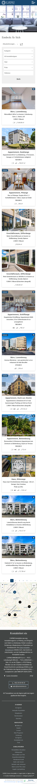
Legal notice (22, 773)
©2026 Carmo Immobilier (10, 773)
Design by (28, 775)
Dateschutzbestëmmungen (10, 781)
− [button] (2, 587)
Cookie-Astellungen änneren (13, 775)
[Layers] (34, 585)
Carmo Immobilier (12, 676)
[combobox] (18, 51)
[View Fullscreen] (2, 591)
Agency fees (30, 773)
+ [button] (2, 585)
